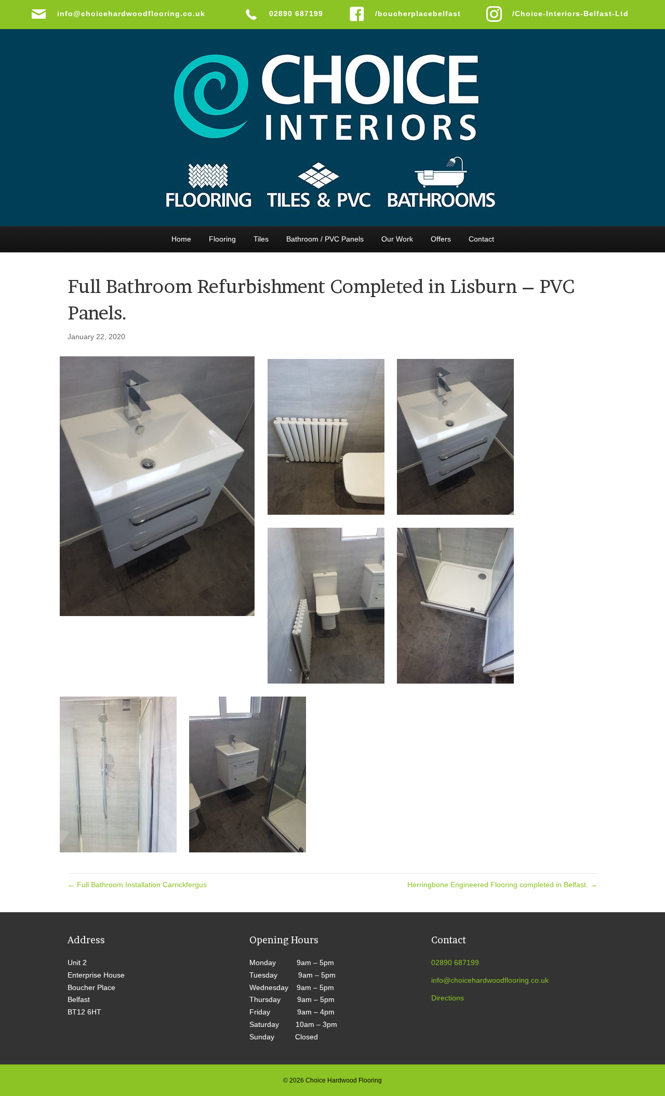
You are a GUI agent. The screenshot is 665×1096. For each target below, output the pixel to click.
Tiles (261, 239)
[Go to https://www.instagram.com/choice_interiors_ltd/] (560, 14)
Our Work (397, 239)
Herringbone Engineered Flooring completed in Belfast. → (502, 884)
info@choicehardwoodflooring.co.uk (490, 980)
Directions (447, 998)
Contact (481, 239)
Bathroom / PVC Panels (325, 239)
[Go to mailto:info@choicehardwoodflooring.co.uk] (126, 14)
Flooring (222, 239)
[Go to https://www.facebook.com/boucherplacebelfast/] (407, 14)
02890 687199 (455, 962)
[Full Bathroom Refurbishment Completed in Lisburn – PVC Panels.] (157, 486)
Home (181, 239)
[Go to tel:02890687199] (285, 14)
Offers (441, 239)
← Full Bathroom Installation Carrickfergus (137, 884)
